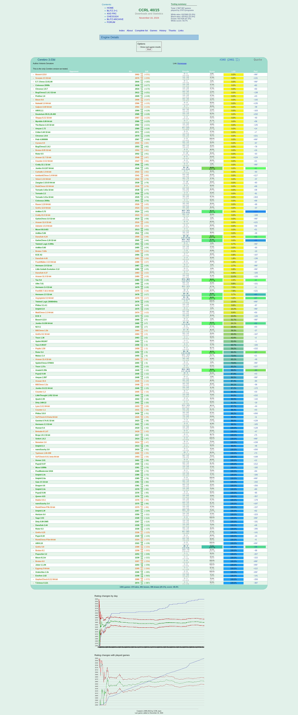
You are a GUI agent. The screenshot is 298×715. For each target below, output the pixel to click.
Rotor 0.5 (39, 154)
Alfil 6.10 (39, 543)
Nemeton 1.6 (40, 442)
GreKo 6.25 (40, 532)
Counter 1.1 (40, 410)
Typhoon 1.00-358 (43, 453)
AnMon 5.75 (40, 212)
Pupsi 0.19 (40, 536)
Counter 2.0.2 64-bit (43, 161)
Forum (111, 22)
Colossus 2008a (42, 201)
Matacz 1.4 (40, 356)
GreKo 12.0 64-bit (43, 208)
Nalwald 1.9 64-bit (43, 103)
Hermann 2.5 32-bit (43, 294)
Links (181, 30)
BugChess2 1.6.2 (42, 147)
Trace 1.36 (39, 338)
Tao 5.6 (38, 280)
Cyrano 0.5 (40, 143)
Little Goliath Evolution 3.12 (47, 269)
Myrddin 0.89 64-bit (43, 121)
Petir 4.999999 (41, 139)
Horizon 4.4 (40, 514)
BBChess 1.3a (41, 385)
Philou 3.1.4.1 (41, 305)
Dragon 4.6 (40, 486)
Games (153, 30)
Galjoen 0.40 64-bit (43, 107)
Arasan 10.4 (40, 381)
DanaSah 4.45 (41, 258)
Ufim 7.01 (39, 284)
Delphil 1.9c (40, 475)
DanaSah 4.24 (41, 237)
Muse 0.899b (40, 468)
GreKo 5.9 (39, 547)
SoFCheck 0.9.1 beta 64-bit (47, 457)
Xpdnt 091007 (41, 341)
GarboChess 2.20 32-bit (45, 240)
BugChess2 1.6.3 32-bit (45, 93)
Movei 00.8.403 (41, 230)
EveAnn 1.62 (41, 576)
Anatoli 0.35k (41, 370)
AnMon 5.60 (40, 248)
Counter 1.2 (40, 392)
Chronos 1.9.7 (41, 89)
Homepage (182, 63)
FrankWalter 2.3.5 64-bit (45, 262)
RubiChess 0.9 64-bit (44, 186)
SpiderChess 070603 (44, 363)
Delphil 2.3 (40, 446)
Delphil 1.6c (40, 489)
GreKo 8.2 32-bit (42, 334)
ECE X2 (38, 255)
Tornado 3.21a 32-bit (44, 197)
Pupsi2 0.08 (40, 374)
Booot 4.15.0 (40, 74)
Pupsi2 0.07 (40, 464)
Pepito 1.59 (40, 349)
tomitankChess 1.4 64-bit (46, 175)
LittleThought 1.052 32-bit (46, 395)
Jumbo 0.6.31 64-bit (43, 388)
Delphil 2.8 (40, 309)
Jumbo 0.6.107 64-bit (44, 168)
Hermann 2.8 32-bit (43, 266)
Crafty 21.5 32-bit (42, 215)
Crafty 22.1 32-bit (42, 165)
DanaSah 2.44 (41, 525)
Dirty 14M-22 (40, 403)
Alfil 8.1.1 (39, 111)
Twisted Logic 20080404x (46, 302)
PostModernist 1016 (44, 471)
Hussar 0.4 (40, 428)
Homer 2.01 (40, 460)
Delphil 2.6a (40, 478)
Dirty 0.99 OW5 (41, 522)
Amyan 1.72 (40, 129)
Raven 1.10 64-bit (43, 204)
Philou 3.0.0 (40, 413)
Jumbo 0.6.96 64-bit (43, 323)
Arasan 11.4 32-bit (43, 359)
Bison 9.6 (39, 100)
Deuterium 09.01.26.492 (45, 114)
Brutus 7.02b (41, 251)
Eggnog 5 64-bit (42, 568)
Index (122, 30)
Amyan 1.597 (41, 377)
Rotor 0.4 (39, 352)
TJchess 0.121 (41, 583)
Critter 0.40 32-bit (42, 132)
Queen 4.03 (40, 496)
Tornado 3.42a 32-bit (44, 190)
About (130, 30)
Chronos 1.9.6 (41, 136)
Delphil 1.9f (40, 511)
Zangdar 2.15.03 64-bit (45, 183)
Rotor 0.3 (39, 529)
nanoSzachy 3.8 (42, 449)
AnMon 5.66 (40, 233)
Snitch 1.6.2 (40, 439)
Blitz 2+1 (112, 10)
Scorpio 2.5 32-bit (43, 78)
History (162, 30)
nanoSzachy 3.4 (42, 504)
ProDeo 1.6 (40, 96)
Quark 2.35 (40, 399)
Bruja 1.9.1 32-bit (42, 435)
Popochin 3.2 (41, 554)
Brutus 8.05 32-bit (43, 150)
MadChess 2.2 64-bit (44, 312)
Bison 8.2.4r (40, 558)
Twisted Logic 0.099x (44, 244)
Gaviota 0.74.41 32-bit (44, 421)
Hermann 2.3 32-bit (43, 424)
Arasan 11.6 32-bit (43, 222)
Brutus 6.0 (39, 561)
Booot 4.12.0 (40, 320)
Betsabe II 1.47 (41, 431)
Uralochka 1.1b (42, 572)
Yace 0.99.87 (40, 345)
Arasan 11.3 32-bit (43, 276)
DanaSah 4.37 (41, 273)
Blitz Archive (115, 19)
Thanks (172, 30)
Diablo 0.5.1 (40, 500)
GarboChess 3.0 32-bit (45, 219)
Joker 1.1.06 (40, 565)
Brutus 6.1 (39, 550)
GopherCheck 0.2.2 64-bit (46, 579)
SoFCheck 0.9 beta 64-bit (46, 417)
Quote (258, 59)
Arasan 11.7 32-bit (43, 157)
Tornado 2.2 (40, 193)
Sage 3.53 (39, 518)
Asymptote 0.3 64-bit (44, 298)
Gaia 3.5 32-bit (41, 482)
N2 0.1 (38, 327)
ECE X (38, 316)
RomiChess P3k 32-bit (45, 507)
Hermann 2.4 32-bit (43, 287)
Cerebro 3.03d (46, 59)
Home (110, 8)
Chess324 (113, 16)
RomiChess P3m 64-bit (45, 540)
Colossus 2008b (42, 85)
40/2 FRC (112, 13)
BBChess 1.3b (41, 331)
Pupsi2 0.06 (40, 493)
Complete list (141, 30)
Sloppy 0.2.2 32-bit (43, 118)
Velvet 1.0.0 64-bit (43, 179)
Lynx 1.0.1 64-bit (42, 406)
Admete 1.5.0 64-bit (43, 226)
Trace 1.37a (40, 367)
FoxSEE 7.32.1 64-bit (44, 291)
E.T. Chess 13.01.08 (43, 82)
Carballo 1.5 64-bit (43, 172)
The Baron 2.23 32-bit (44, 125)
